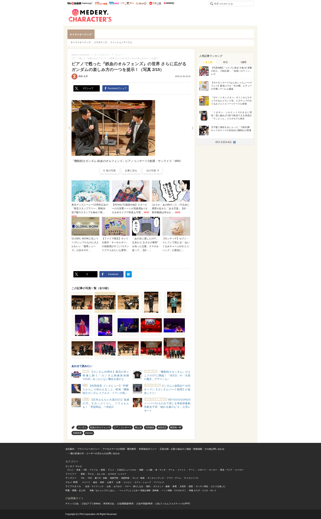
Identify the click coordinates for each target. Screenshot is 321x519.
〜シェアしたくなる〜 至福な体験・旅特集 (139, 490)
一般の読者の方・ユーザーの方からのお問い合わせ (94, 453)
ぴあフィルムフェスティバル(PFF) (172, 503)
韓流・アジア (226, 470)
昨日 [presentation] (225, 62)
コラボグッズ (100, 42)
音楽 (78, 470)
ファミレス (159, 482)
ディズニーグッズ (155, 478)
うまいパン (141, 3)
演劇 (141, 470)
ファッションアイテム (121, 42)
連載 (74, 490)
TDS (90, 478)
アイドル (94, 470)
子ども (91, 474)
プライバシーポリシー (88, 449)
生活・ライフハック (94, 486)
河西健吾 (149, 427)
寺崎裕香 (77, 433)
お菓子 (110, 482)
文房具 (183, 486)
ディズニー (71, 478)
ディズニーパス (191, 478)
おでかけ (118, 486)
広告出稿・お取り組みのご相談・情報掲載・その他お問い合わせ (192, 449)
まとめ (82, 490)
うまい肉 (155, 3)
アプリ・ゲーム (174, 478)
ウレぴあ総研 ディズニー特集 (101, 3)
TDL (83, 478)
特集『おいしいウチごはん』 (103, 490)
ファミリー (71, 474)
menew (89, 433)
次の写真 (151, 170)
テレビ (70, 470)
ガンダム (82, 427)
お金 (109, 486)
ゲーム (171, 470)
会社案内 (69, 449)
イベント (182, 470)
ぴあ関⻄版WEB (125, 503)
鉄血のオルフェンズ (100, 427)
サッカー (213, 470)
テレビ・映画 (138, 478)
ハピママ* (87, 3)
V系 (85, 470)
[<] (69, 128)
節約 (148, 486)
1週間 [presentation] (243, 62)
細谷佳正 (162, 427)
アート (192, 470)
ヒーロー (239, 470)
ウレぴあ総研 (74, 3)
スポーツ (202, 470)
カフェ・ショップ (142, 482)
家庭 (83, 474)
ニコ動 (149, 470)
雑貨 (191, 486)
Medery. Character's (90, 15)
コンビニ (127, 482)
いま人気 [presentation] (208, 62)
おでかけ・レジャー (117, 474)
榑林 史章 (83, 76)
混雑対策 (125, 478)
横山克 (138, 427)
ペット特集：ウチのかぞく (174, 490)
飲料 (102, 482)
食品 (95, 482)
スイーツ (86, 482)
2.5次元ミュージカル (126, 470)
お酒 (118, 482)
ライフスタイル (73, 486)
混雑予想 (114, 478)
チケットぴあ (72, 503)
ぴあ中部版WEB (144, 503)
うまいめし (127, 3)
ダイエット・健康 (161, 486)
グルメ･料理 (71, 482)
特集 (67, 490)
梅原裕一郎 (175, 427)
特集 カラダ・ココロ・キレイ (202, 490)
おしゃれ (101, 474)
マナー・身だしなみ (134, 486)
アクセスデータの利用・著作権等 (119, 449)
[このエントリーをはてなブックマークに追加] (128, 274)
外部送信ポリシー (148, 449)
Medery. (169, 3)
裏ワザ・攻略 (101, 478)
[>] (192, 128)
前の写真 (111, 170)
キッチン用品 (202, 486)
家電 (175, 486)
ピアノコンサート (123, 427)
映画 (103, 470)
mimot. (114, 3)
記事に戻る (131, 170)
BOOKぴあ (108, 503)
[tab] (207, 62)
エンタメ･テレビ (73, 466)
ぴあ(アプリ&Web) (91, 503)
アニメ (111, 470)
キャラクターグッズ (80, 34)
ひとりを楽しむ (218, 486)
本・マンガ (160, 470)
